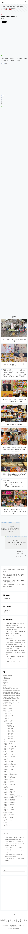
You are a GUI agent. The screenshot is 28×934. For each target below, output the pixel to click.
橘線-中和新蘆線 (11, 6)
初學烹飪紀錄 (7, 678)
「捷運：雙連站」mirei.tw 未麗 (14, 424)
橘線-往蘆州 (9, 723)
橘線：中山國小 (9, 720)
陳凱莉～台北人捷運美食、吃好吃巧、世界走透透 (14, 2)
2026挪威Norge (7, 822)
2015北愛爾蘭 (7, 771)
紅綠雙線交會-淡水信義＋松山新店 (12, 690)
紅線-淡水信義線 (8, 703)
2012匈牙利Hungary (9, 758)
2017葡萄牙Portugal (9, 781)
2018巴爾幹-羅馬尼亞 (9, 789)
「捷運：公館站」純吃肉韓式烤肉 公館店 (15, 640)
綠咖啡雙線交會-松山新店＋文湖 (11, 702)
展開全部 (5, 675)
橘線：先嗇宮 (11, 731)
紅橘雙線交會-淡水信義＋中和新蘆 (12, 693)
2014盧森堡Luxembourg (10, 764)
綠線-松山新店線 (8, 708)
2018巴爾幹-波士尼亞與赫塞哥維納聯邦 (13, 796)
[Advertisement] (14, 39)
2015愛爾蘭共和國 (8, 769)
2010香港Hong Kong (9, 748)
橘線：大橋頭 (20, 6)
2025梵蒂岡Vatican (8, 817)
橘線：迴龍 (10, 738)
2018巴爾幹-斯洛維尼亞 (9, 799)
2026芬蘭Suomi (8, 824)
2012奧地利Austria (8, 753)
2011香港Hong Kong (9, 749)
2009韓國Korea (7, 744)
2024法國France (8, 810)
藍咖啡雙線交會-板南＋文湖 (10, 700)
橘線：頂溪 (8, 716)
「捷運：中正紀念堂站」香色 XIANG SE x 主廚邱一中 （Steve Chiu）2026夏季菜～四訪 (14, 511)
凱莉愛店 (6, 680)
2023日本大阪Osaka (9, 809)
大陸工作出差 (7, 825)
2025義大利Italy (8, 815)
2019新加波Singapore (9, 805)
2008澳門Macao (8, 743)
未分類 (5, 677)
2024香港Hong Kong (9, 814)
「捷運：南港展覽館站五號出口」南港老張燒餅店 (14, 859)
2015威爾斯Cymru (8, 773)
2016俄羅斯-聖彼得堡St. (10, 777)
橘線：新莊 (10, 733)
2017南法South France (9, 782)
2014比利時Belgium (9, 763)
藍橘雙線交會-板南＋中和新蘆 (11, 697)
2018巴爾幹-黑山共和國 (9, 791)
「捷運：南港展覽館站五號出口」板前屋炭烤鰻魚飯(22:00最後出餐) (14, 855)
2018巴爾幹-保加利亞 (9, 794)
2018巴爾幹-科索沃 (8, 792)
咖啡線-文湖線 (7, 705)
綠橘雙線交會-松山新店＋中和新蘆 (12, 695)
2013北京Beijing (8, 759)
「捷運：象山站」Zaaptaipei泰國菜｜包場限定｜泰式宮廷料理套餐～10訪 (14, 838)
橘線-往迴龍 (4, 8)
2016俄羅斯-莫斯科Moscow (10, 774)
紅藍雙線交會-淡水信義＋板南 (11, 688)
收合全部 (10, 675)
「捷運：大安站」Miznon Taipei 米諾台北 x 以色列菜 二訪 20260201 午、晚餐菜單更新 (15, 652)
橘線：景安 (8, 713)
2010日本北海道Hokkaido (10, 746)
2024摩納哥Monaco (8, 812)
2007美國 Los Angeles (9, 741)
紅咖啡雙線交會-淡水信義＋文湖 (11, 698)
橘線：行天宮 (8, 718)
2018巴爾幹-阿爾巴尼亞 (9, 802)
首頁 (4, 6)
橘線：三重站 (12, 8)
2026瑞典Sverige (8, 820)
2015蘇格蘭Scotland (9, 766)
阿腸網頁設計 (16, 928)
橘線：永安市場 (9, 715)
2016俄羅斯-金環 (8, 776)
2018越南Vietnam (8, 786)
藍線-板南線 (7, 707)
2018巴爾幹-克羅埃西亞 (9, 800)
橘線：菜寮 (10, 728)
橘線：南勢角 (8, 711)
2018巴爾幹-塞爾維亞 (9, 797)
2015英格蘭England (9, 768)
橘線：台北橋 (11, 726)
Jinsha (15, 926)
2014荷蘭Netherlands (9, 761)
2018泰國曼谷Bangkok (9, 784)
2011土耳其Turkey (8, 751)
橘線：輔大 (10, 735)
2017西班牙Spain (8, 779)
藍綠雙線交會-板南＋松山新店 (11, 692)
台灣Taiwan (7, 740)
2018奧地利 (7, 787)
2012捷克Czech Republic (10, 754)
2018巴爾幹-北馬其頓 (9, 804)
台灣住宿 (6, 685)
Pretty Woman (7, 687)
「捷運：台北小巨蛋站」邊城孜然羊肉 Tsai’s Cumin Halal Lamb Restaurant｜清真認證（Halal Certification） (14, 449)
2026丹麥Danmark (8, 819)
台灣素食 (6, 682)
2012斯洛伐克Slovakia (9, 756)
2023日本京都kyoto (8, 807)
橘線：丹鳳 (10, 736)
